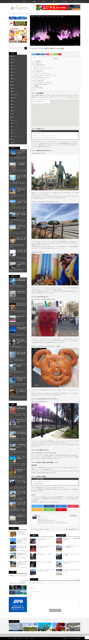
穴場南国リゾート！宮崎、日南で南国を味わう (21, 458)
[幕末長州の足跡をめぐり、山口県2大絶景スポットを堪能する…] (59, 627)
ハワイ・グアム (14, 69)
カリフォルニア (49, 16)
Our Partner (14, 638)
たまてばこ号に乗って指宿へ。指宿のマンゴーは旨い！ (21, 503)
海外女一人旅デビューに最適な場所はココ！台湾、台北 (21, 239)
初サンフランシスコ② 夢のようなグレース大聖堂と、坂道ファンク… (45, 547)
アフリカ (13, 59)
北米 (14, 13)
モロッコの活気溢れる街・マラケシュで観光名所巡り (21, 164)
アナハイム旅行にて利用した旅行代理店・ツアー (41, 84)
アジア (13, 62)
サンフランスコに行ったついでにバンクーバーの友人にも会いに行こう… (45, 539)
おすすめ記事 (65, 1)
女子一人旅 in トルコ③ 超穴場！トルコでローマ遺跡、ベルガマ (21, 493)
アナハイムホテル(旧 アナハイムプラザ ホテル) (42, 82)
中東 (13, 81)
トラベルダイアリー (70, 638)
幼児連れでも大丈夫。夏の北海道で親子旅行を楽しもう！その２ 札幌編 (21, 379)
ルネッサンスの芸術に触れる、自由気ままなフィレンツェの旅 (21, 264)
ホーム (14, 1)
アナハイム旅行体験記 (36, 61)
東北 (13, 91)
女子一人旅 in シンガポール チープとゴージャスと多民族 (71, 555)
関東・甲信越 (14, 94)
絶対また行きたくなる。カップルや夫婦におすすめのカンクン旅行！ (21, 189)
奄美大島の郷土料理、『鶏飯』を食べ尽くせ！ (21, 470)
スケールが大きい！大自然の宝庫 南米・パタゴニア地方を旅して (21, 177)
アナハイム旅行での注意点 (37, 87)
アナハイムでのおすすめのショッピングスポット (41, 77)
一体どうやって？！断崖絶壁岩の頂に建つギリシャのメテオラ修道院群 (22, 540)
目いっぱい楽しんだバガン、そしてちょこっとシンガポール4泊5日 (21, 227)
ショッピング (14, 120)
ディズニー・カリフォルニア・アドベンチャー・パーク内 (44, 75)
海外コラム (44, 1)
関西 (13, 101)
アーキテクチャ (14, 136)
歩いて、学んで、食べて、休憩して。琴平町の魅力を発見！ (21, 391)
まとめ (33, 89)
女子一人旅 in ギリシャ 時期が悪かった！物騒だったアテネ (22, 547)
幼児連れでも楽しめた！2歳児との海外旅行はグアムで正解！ (22, 555)
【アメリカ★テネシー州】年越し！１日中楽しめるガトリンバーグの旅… (45, 570)
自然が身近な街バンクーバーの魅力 (43, 554)
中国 (13, 104)
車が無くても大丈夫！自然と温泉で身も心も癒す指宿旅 (21, 353)
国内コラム (55, 1)
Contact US (27, 638)
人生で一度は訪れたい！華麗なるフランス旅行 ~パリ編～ (21, 251)
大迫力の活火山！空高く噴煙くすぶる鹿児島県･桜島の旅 (21, 328)
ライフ (13, 133)
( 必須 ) (33, 588)
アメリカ (44, 16)
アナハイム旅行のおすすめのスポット (39, 64)
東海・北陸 (14, 97)
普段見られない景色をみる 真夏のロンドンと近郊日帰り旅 (21, 214)
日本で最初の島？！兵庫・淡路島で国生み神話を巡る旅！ (21, 280)
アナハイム (54, 16)
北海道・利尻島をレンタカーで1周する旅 (21, 365)
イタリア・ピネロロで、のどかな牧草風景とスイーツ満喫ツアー (21, 202)
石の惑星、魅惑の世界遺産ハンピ (71, 529)
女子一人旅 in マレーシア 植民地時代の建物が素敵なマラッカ (71, 539)
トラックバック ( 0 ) (71, 579)
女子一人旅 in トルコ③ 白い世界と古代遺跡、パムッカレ (71, 570)
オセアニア (14, 65)
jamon (24, 550)
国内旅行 (34, 1)
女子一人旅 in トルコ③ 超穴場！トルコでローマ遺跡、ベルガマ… (71, 562)
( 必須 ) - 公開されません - (36, 591)
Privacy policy (20, 638)
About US (32, 638)
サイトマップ (75, 1)
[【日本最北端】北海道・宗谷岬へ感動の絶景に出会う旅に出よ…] (16, 627)
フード (13, 126)
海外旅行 (24, 1)
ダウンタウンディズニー (38, 70)
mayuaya (25, 534)
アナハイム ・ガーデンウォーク (39, 78)
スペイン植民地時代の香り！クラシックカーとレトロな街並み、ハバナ (21, 446)
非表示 (57, 58)
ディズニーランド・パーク (38, 66)
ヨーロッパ (14, 72)
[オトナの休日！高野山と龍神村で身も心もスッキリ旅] (45, 627)
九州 (13, 110)
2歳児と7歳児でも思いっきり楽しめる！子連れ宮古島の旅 (21, 433)
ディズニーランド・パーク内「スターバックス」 (42, 73)
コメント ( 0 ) (78, 579)
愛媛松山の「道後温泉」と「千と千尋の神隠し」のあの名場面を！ (21, 341)
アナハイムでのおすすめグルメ (38, 71)
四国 (13, 107)
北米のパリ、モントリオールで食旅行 (44, 561)
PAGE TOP (45, 635)
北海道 (13, 88)
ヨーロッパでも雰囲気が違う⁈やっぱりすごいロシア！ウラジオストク (21, 152)
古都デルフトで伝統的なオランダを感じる (41, 529)
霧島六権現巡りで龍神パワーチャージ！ (21, 317)
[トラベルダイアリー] (20, 8)
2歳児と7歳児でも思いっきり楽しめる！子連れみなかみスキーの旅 (21, 421)
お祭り (13, 142)
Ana (63, 16)
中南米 (13, 78)
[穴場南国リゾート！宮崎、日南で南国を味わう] (30, 627)
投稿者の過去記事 (73, 515)
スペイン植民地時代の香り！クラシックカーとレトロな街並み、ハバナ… (71, 547)
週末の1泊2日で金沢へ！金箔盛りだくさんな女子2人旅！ (21, 305)
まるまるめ (25, 567)
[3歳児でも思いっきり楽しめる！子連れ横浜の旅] (73, 627)
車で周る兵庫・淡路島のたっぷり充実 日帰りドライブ (21, 292)
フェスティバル (14, 123)
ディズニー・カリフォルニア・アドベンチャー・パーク (43, 68)
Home (10, 638)
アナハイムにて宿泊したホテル (38, 80)
